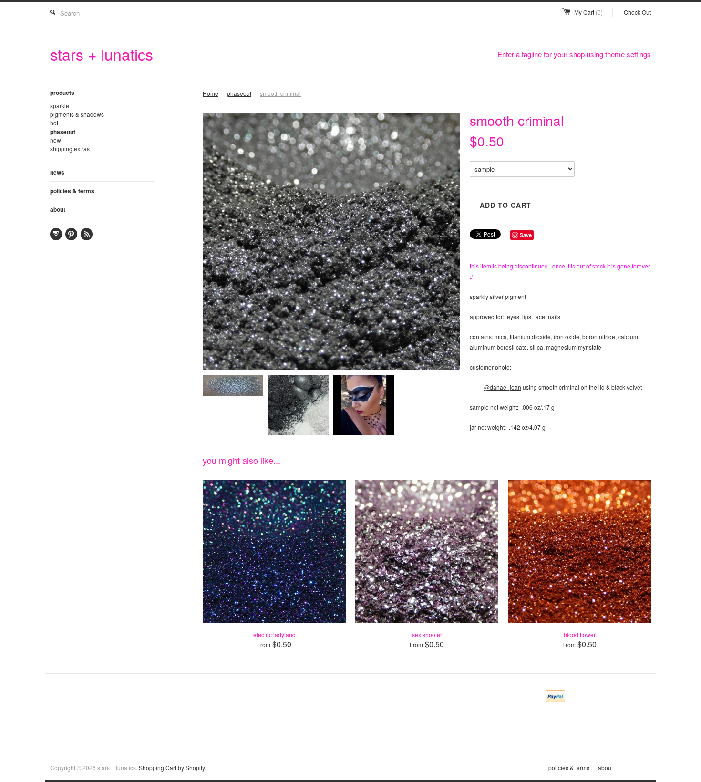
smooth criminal (280, 93)
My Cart (588, 12)
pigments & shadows (77, 114)
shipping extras (70, 148)
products (102, 92)
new (55, 140)
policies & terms (72, 190)
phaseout (62, 131)
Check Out (637, 12)
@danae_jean (502, 387)
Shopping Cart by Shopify (172, 767)
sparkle (59, 106)
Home (210, 93)
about (57, 209)
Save (526, 234)
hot (54, 123)
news (57, 172)
